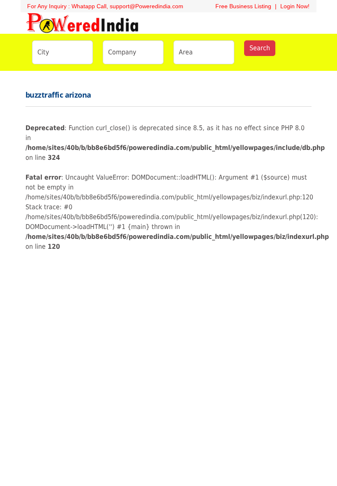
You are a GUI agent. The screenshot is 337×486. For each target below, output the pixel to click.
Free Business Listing (242, 6)
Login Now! (294, 6)
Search (259, 48)
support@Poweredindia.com (146, 6)
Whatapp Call (89, 6)
